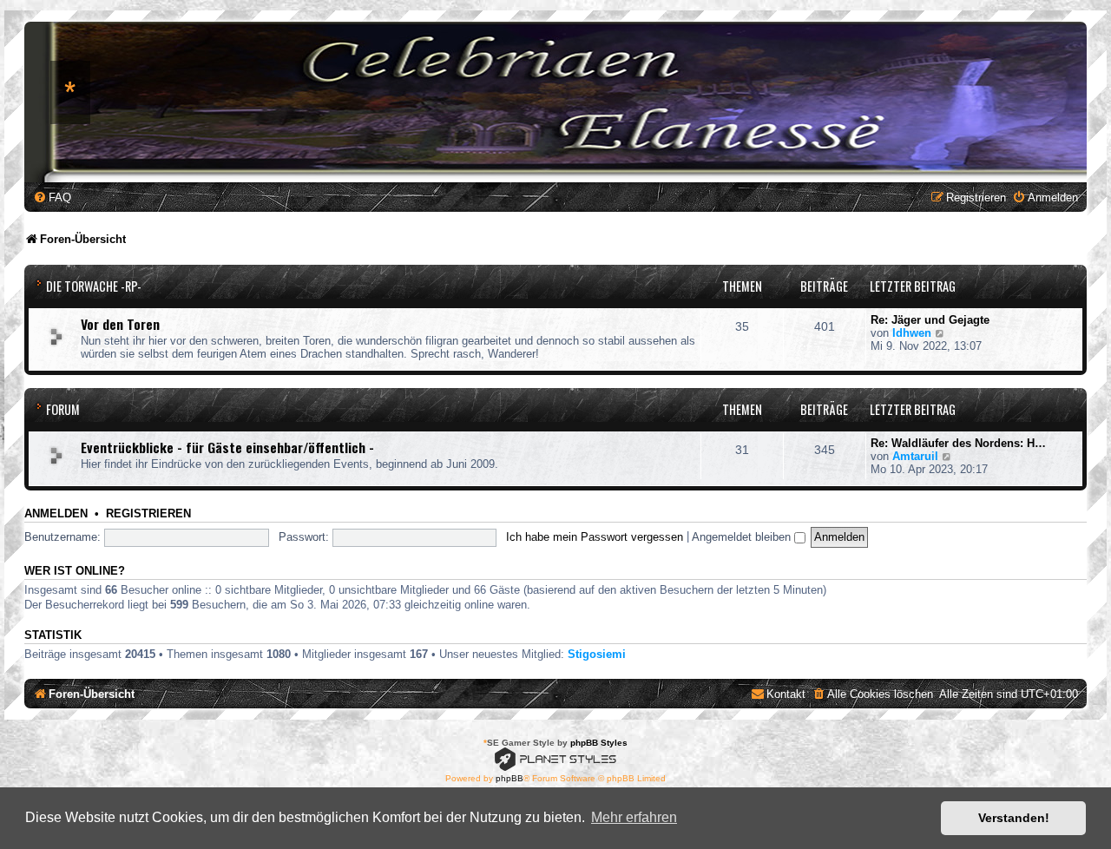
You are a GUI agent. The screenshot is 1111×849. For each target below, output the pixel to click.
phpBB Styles (599, 742)
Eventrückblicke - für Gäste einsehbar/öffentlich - (227, 447)
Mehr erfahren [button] (634, 817)
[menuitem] (52, 197)
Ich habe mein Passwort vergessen (594, 536)
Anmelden (56, 514)
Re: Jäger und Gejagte (930, 319)
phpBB (509, 778)
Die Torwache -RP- (93, 286)
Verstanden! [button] (1013, 818)
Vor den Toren (120, 323)
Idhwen (911, 332)
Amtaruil (915, 456)
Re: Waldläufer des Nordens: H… (958, 443)
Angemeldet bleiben (743, 536)
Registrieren (148, 514)
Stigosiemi (597, 654)
